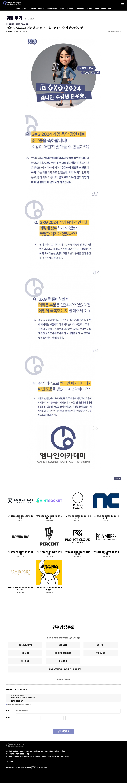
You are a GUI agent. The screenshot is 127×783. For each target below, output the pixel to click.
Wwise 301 (41, 8)
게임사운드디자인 (32, 8)
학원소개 (18, 8)
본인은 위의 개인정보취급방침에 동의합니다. (19, 704)
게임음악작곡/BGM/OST (52, 8)
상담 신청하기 (63, 731)
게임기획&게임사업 (70, 8)
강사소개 (24, 8)
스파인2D (62, 8)
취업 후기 (97, 8)
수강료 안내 (10, 761)
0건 (16, 32)
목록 (118, 479)
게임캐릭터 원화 (80, 8)
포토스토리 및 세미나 (106, 8)
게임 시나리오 (89, 8)
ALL (34, 768)
